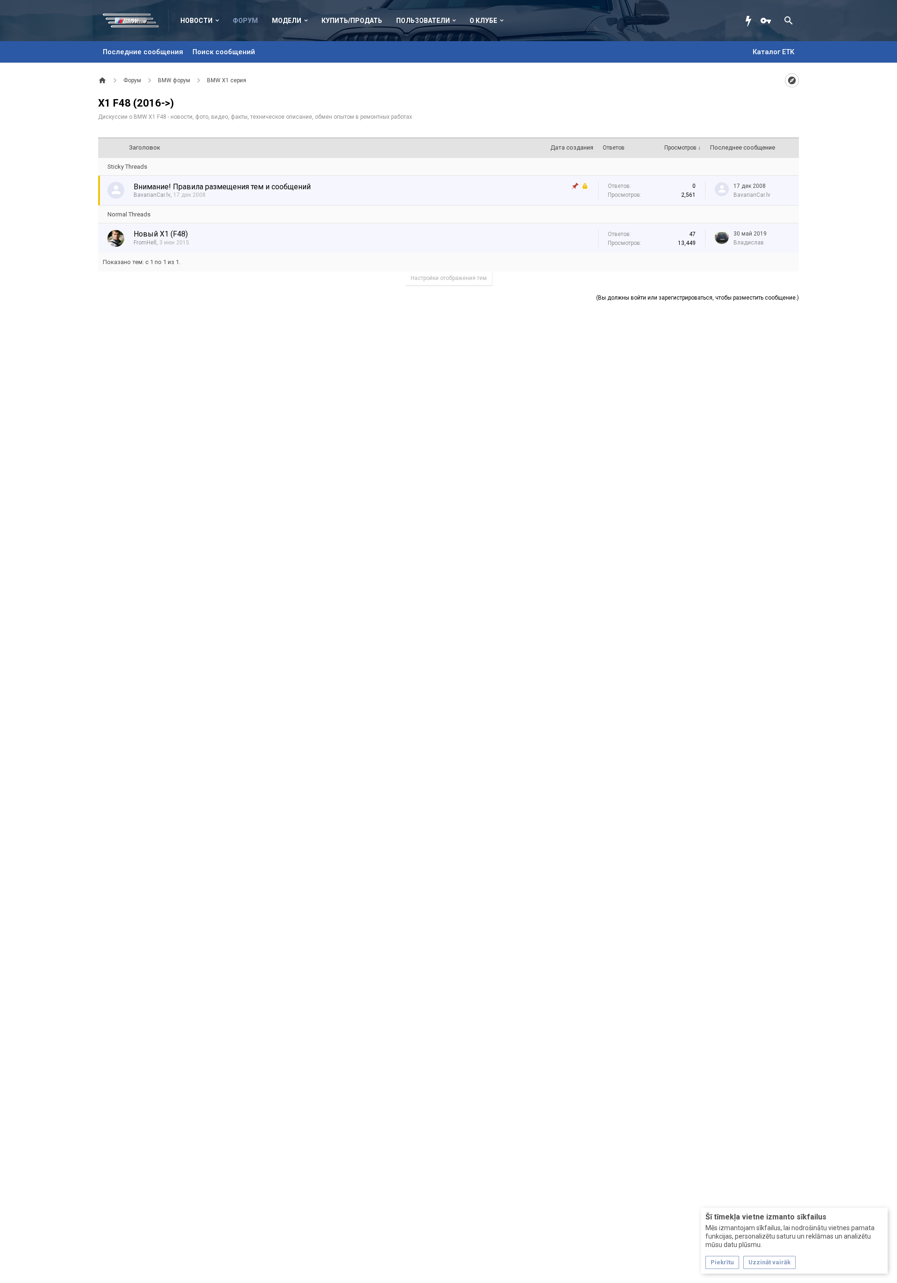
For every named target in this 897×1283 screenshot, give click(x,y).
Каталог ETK (773, 52)
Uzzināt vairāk (769, 1262)
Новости (196, 20)
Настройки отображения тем (449, 278)
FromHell (145, 242)
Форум (245, 20)
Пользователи (423, 20)
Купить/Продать (351, 20)
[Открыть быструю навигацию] (792, 80)
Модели (286, 20)
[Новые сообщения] (750, 20)
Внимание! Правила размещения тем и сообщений (222, 186)
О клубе (483, 20)
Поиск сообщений (223, 52)
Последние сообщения (143, 52)
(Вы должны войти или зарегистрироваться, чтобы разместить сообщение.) (697, 297)
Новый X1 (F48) (161, 233)
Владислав (748, 242)
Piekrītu (722, 1262)
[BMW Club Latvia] (136, 20)
